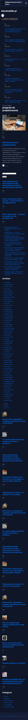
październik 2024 (9, 297)
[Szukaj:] (9, 173)
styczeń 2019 (8, 400)
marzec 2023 (8, 320)
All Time (7, 408)
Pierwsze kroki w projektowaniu (10, 143)
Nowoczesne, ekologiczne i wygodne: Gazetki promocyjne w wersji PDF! (14, 421)
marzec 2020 (8, 371)
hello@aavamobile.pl (11, 716)
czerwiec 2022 (9, 337)
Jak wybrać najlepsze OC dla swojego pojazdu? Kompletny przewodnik (13, 244)
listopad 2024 (8, 295)
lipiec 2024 (8, 299)
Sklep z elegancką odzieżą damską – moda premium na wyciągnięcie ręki (15, 40)
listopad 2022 (8, 326)
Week (6, 403)
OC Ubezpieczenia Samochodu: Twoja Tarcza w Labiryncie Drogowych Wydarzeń (14, 268)
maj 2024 (7, 303)
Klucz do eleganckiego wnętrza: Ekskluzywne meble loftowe (13, 625)
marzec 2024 (8, 305)
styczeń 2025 (8, 290)
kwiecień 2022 (9, 341)
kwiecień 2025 (9, 284)
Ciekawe (7, 698)
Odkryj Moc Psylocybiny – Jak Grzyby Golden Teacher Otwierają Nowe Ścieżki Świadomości (14, 263)
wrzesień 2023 (9, 312)
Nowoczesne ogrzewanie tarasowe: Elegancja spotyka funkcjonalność (13, 645)
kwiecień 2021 (8, 354)
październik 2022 (9, 328)
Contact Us (3, 716)
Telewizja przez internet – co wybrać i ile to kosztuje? (13, 493)
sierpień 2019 (8, 385)
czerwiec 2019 (9, 390)
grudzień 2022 (9, 324)
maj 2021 (7, 352)
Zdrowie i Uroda (9, 707)
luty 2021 (7, 358)
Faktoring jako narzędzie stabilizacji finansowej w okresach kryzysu (15, 258)
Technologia (8, 704)
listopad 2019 (8, 379)
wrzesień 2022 (9, 331)
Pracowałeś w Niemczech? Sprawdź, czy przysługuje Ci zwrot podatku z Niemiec (14, 80)
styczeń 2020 (8, 375)
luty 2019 (7, 398)
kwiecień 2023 (9, 318)
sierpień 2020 (8, 364)
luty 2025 (7, 288)
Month (6, 406)
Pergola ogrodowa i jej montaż (13, 663)
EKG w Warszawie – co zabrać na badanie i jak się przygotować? (14, 50)
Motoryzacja (8, 702)
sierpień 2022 (8, 333)
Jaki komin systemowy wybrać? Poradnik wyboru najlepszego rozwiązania (14, 91)
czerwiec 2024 (9, 301)
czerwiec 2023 (9, 316)
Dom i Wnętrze (9, 700)
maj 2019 (7, 392)
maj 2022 (7, 339)
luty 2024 (7, 307)
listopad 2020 (8, 362)
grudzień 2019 (9, 377)
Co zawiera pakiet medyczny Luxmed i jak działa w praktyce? (14, 69)
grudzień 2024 (9, 293)
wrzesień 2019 (9, 383)
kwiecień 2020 (9, 368)
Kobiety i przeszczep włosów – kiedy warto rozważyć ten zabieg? (15, 101)
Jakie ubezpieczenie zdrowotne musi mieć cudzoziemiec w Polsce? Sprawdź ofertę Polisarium (15, 30)
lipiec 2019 (8, 387)
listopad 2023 (8, 309)
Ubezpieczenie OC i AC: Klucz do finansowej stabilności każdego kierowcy (14, 273)
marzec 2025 (8, 286)
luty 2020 (7, 373)
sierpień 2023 (8, 314)
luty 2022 (7, 345)
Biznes (6, 696)
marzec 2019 (8, 396)
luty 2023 (7, 322)
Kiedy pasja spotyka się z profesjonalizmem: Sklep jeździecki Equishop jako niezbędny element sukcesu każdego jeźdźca (14, 238)
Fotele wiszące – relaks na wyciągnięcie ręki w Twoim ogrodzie (15, 233)
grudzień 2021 (8, 347)
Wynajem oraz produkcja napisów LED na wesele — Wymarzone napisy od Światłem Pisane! (14, 249)
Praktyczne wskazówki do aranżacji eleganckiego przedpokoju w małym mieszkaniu (15, 254)
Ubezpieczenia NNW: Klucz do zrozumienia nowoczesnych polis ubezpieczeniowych (13, 681)
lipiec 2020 (8, 366)
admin (6, 166)
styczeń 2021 (8, 360)
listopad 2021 (8, 350)
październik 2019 (9, 381)
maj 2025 (7, 282)
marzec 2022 (8, 343)
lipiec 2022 (8, 335)
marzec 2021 (8, 356)
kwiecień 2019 (8, 394)
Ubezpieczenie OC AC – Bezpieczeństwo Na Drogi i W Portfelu (13, 228)
